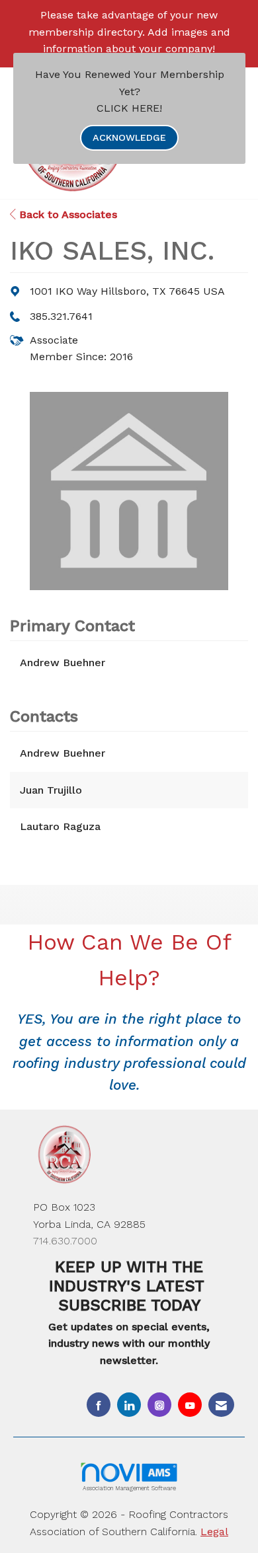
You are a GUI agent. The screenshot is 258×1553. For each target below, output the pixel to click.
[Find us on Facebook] (98, 1404)
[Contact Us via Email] (221, 1404)
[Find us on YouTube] (190, 1404)
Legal (214, 1531)
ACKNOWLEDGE (129, 137)
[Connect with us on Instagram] (159, 1404)
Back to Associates (66, 214)
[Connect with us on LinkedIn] (129, 1404)
